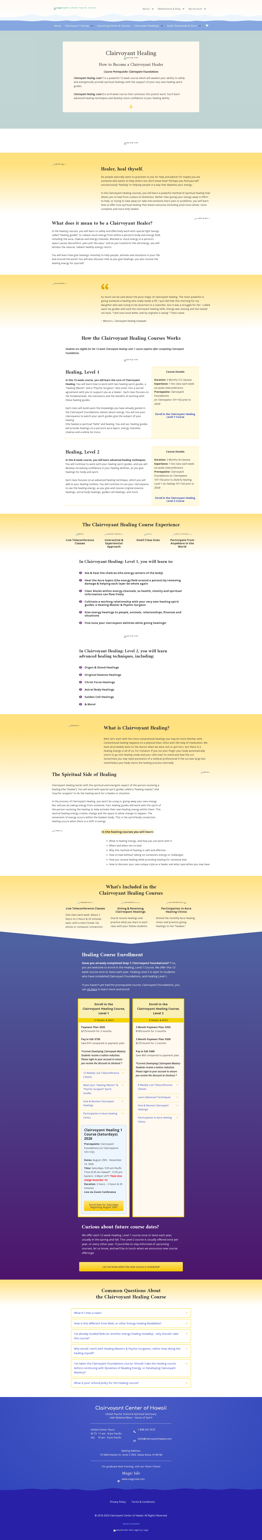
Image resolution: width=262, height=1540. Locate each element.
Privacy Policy (118, 1501)
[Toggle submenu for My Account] (205, 9)
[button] (103, 1075)
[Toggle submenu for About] (153, 9)
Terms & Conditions (143, 1501)
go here (92, 989)
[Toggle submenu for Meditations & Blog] (183, 9)
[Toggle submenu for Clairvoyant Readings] (162, 26)
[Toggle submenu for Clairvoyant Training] (92, 26)
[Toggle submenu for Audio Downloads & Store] (200, 26)
